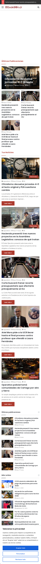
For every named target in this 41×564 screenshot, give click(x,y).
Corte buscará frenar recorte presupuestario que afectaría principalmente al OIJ (29, 111)
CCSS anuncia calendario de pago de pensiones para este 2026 (26, 483)
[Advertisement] (20, 38)
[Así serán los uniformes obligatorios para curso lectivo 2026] (7, 494)
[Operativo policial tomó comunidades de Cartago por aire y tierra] (7, 466)
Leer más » (8, 203)
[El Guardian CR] (13, 7)
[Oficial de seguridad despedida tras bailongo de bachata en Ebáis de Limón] (7, 504)
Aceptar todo (20, 548)
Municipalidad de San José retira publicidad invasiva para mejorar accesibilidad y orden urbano (27, 525)
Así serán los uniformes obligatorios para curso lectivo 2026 (27, 493)
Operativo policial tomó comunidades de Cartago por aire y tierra (20, 387)
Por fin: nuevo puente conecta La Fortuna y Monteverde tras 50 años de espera (26, 514)
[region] (20, 544)
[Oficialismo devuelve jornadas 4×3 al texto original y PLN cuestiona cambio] (20, 77)
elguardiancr (10, 85)
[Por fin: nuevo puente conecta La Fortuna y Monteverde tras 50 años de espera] (7, 515)
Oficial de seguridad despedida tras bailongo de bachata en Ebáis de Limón (27, 504)
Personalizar (20, 554)
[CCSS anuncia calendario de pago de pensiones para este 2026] (7, 484)
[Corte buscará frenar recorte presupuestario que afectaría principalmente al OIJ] (30, 96)
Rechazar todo (20, 559)
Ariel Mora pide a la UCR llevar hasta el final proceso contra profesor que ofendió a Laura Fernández (10, 140)
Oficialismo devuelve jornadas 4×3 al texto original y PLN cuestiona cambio (20, 187)
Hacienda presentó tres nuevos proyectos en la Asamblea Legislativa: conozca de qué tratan (10, 111)
